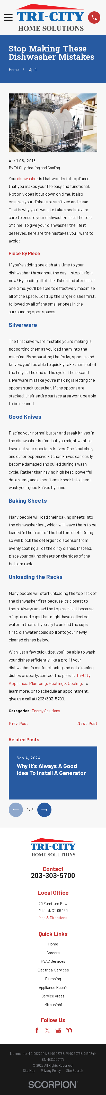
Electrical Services (53, 970)
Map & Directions (53, 917)
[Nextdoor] (69, 1030)
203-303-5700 (53, 876)
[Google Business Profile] (58, 1030)
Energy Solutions (46, 710)
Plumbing (53, 978)
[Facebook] (37, 1030)
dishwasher (27, 178)
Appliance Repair (53, 987)
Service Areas (53, 996)
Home (53, 944)
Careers (53, 952)
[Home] (50, 17)
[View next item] (44, 810)
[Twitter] (47, 1030)
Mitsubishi (53, 1004)
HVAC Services (53, 961)
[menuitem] (29, 1070)
